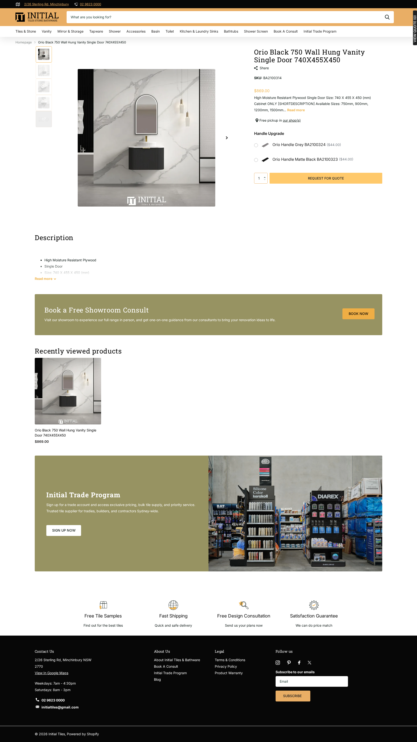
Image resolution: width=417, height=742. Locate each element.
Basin (155, 31)
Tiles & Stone (25, 31)
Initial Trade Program (320, 31)
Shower (115, 31)
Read (43, 279)
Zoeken (387, 17)
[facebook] (299, 663)
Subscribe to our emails (295, 672)
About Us (162, 651)
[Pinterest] (289, 662)
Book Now (358, 314)
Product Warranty (229, 673)
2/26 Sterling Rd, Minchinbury (46, 4)
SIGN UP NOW (64, 530)
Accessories (136, 31)
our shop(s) (292, 120)
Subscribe (293, 696)
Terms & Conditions (230, 660)
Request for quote (326, 178)
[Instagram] (278, 662)
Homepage (23, 42)
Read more (296, 110)
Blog (157, 679)
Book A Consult (286, 31)
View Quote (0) (415, 28)
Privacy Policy (226, 666)
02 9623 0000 (90, 4)
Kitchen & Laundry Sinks (199, 31)
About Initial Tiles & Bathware (177, 660)
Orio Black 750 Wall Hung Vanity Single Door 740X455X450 (65, 432)
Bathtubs (231, 31)
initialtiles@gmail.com (60, 707)
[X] (309, 662)
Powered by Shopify (83, 734)
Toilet (170, 31)
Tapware (96, 31)
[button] (266, 174)
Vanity (47, 31)
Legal (219, 651)
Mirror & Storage (70, 31)
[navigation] (44, 54)
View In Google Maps (51, 673)
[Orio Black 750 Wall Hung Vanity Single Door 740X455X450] (68, 391)
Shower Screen (256, 31)
